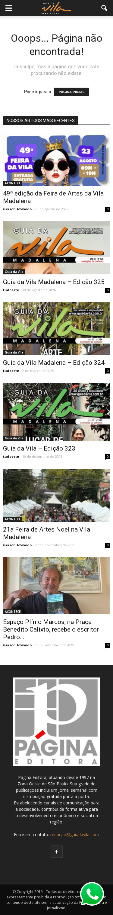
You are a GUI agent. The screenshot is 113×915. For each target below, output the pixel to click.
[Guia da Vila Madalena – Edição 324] (56, 328)
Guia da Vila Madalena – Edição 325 (54, 282)
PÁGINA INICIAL (72, 92)
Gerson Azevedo (17, 209)
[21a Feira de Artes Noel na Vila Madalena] (56, 495)
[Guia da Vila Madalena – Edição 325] (56, 247)
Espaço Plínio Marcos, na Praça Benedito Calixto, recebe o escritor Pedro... (51, 629)
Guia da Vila (14, 272)
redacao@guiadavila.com (74, 834)
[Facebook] (57, 851)
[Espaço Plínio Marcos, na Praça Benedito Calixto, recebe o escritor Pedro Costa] (56, 585)
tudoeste (11, 290)
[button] (104, 8)
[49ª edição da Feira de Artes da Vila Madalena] (56, 159)
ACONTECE (12, 183)
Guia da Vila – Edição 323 (39, 448)
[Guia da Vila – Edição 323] (56, 412)
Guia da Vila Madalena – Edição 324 (54, 362)
